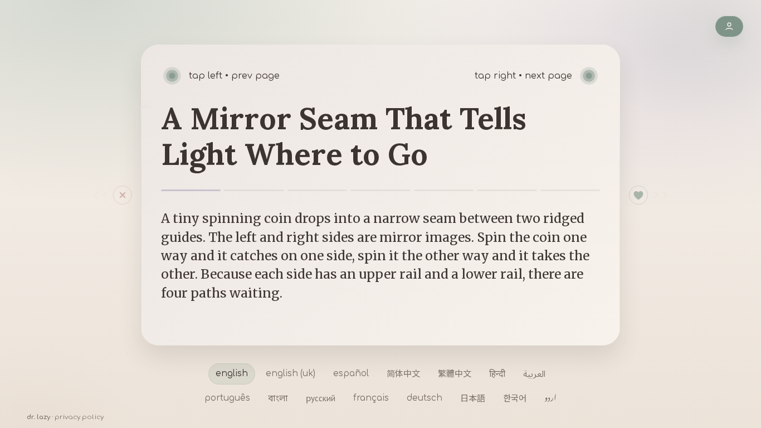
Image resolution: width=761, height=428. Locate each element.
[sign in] (729, 26)
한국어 (514, 397)
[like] (638, 195)
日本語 (472, 397)
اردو (550, 397)
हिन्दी (497, 373)
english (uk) (290, 373)
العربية (534, 373)
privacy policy (79, 417)
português (227, 398)
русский (320, 397)
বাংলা (278, 397)
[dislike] (102, 195)
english (232, 373)
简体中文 (403, 373)
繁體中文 (454, 373)
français (371, 398)
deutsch (424, 398)
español (351, 373)
